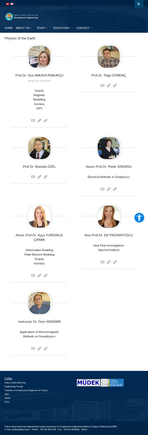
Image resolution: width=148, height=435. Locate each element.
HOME (9, 27)
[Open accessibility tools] (139, 217)
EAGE (7, 398)
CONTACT (83, 27)
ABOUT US (23, 27)
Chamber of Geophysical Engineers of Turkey (26, 390)
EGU (7, 402)
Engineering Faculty (14, 386)
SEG (7, 394)
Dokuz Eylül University (15, 382)
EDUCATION (61, 27)
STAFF (41, 27)
